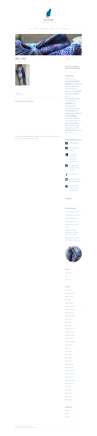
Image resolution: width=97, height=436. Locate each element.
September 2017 (69, 316)
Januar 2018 (68, 303)
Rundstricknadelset (69, 118)
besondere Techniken (71, 89)
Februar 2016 (68, 364)
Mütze (67, 111)
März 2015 (67, 399)
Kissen (74, 103)
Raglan (74, 116)
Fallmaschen (67, 96)
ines (24, 61)
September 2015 (69, 380)
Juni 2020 (67, 290)
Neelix (72, 110)
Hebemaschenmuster (72, 98)
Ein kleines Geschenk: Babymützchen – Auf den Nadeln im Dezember (71, 232)
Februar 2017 (68, 328)
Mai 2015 (67, 393)
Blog (30, 28)
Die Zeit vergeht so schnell (72, 211)
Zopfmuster (79, 130)
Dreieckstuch (69, 94)
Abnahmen (67, 79)
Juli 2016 (67, 348)
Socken (72, 120)
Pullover (78, 113)
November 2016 (69, 335)
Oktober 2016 (68, 338)
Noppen (77, 111)
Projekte (51, 28)
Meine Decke (44, 28)
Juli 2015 (67, 386)
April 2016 (67, 357)
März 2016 (67, 361)
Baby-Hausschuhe (74, 143)
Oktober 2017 (68, 312)
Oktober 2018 (68, 296)
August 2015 (68, 383)
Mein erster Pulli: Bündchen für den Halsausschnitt (74, 188)
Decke (78, 91)
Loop (73, 106)
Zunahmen (67, 132)
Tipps (66, 125)
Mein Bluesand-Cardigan (71, 218)
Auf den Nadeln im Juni (20, 94)
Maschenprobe (69, 108)
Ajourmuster (73, 79)
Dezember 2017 (69, 306)
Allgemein (68, 410)
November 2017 (69, 309)
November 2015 (69, 374)
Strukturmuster (74, 123)
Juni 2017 (67, 319)
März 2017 (67, 325)
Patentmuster (70, 113)
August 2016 (68, 345)
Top (70, 125)
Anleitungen (64, 28)
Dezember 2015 (69, 370)
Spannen (76, 120)
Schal (76, 118)
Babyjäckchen (68, 86)
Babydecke (78, 84)
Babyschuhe (75, 86)
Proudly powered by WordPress (23, 426)
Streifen (67, 123)
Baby (73, 84)
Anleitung (69, 81)
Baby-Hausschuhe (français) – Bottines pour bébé (75, 168)
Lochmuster (68, 106)
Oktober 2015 (68, 377)
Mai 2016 (67, 354)
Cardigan (73, 91)
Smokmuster (67, 120)
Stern (80, 120)
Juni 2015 (67, 390)
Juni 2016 (67, 351)
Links (57, 28)
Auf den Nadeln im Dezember (73, 215)
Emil (77, 93)
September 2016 (69, 341)
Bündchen (67, 91)
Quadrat (68, 116)
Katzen (68, 103)
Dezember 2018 (69, 293)
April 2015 (67, 396)
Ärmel (70, 132)
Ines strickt (48, 20)
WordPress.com (32, 427)
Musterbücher (77, 108)
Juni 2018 (67, 299)
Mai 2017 (67, 322)
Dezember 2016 (69, 332)
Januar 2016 (68, 367)
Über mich (36, 28)
